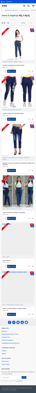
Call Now (12, 71)
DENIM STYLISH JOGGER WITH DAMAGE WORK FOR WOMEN (18, 163)
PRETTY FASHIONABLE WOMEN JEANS (14, 308)
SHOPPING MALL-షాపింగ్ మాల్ (11, 10)
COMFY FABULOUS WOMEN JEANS (13, 113)
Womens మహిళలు (24, 10)
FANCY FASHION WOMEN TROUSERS (14, 212)
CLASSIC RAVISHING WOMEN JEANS (13, 65)
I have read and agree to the (12, 380)
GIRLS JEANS (6, 260)
